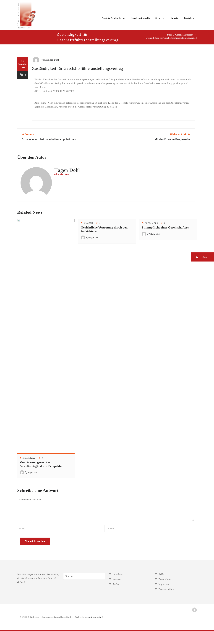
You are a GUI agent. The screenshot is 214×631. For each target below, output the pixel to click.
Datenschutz (165, 579)
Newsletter (118, 574)
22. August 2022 (29, 458)
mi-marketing (96, 617)
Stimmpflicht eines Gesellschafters (165, 227)
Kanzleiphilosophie (140, 18)
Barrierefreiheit (166, 589)
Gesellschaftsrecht (184, 34)
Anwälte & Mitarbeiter (113, 18)
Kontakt (188, 18)
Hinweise (174, 18)
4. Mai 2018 (88, 223)
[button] (202, 257)
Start (169, 34)
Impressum (164, 584)
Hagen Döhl (52, 60)
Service (159, 18)
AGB (161, 574)
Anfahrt (116, 584)
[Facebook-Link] (194, 610)
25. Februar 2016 (151, 223)
